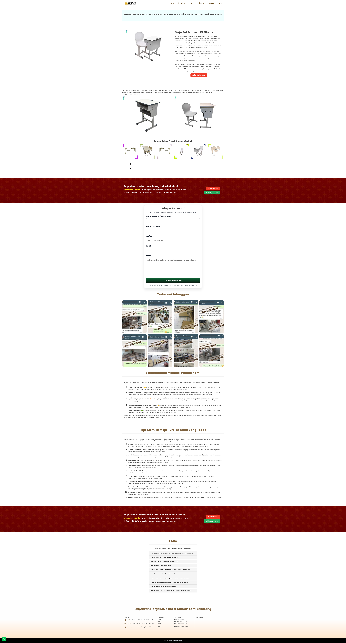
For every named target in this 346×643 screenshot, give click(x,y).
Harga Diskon (213, 192)
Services (211, 3)
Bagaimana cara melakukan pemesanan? (165, 557)
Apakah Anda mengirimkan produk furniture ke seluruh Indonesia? (172, 553)
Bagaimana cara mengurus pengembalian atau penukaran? (170, 578)
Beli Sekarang (199, 75)
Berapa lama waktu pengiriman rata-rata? (165, 561)
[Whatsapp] (4, 639)
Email (148, 246)
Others (201, 3)
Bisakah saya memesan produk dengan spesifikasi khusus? (170, 582)
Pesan (148, 255)
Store (220, 3)
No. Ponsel (150, 236)
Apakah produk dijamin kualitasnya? (163, 574)
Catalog (181, 3)
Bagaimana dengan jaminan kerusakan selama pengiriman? (171, 569)
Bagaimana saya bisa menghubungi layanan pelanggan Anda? (171, 590)
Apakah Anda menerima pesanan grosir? (164, 586)
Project (192, 3)
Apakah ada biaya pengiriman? (161, 565)
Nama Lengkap (153, 226)
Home (172, 3)
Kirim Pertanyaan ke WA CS (173, 280)
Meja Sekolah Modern (175, 641)
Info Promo (213, 188)
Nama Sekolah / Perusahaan (159, 216)
